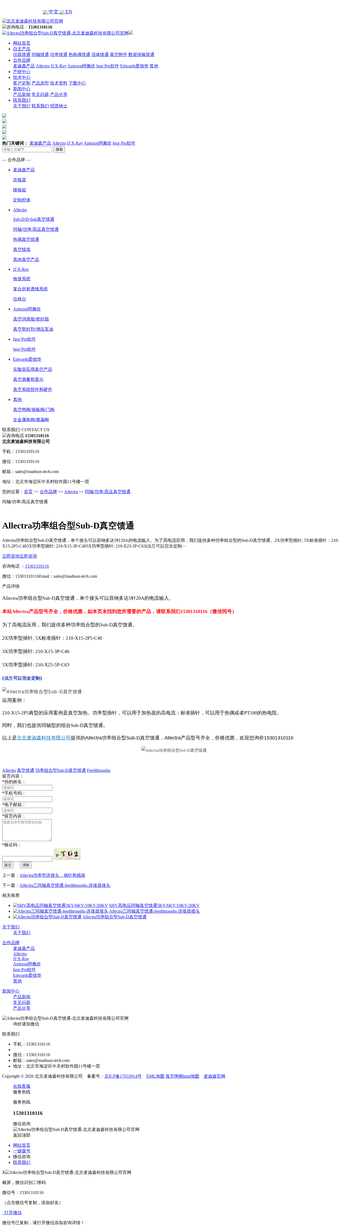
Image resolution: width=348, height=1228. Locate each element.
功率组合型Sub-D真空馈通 (60, 770)
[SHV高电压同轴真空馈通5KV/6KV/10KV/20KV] (60, 905)
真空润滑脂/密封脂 (31, 319)
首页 (28, 491)
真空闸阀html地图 (182, 1076)
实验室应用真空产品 (32, 369)
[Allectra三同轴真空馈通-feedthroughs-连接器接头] (60, 911)
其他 (154, 66)
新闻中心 (21, 88)
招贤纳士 (58, 106)
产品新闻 (21, 94)
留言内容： (14, 816)
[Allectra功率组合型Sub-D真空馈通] (47, 917)
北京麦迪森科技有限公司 (44, 738)
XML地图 (155, 1076)
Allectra (42, 66)
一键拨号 (21, 1151)
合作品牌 (21, 60)
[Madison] (4, 116)
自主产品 (21, 48)
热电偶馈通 (79, 54)
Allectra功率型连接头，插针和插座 (52, 875)
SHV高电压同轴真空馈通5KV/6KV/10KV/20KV (154, 905)
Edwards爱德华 (134, 66)
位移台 (19, 299)
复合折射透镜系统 (30, 289)
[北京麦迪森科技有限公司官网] (32, 21)
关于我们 (21, 106)
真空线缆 (21, 249)
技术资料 (58, 83)
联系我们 (21, 100)
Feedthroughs (98, 770)
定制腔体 (21, 200)
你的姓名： (14, 781)
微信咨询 (21, 1156)
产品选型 (40, 83)
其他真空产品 (26, 259)
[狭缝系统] (4, 121)
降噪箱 (19, 190)
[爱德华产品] (4, 138)
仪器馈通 (21, 54)
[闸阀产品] (4, 132)
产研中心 (21, 71)
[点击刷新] (67, 854)
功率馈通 (58, 54)
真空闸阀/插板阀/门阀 (33, 409)
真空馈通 (25, 770)
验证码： (12, 844)
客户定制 (21, 83)
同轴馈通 (40, 54)
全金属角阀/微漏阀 (31, 419)
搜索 (59, 149)
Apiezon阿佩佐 (81, 66)
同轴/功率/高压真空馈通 (36, 229)
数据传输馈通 (141, 54)
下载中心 (77, 83)
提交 (7, 865)
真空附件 (118, 54)
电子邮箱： (14, 804)
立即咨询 (11, 556)
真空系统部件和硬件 (32, 389)
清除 (25, 865)
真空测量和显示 (28, 379)
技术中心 (21, 77)
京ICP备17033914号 (123, 1076)
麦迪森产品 (24, 66)
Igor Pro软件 (107, 66)
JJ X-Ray (59, 66)
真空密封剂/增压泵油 (33, 329)
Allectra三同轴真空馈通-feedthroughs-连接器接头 (65, 885)
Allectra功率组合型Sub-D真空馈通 (114, 917)
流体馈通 (100, 54)
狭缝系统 (21, 278)
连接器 (19, 180)
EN (68, 11)
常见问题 (40, 94)
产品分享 (58, 94)
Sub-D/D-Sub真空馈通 (33, 219)
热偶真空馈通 (26, 239)
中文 (53, 11)
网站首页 (21, 43)
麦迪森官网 (214, 1076)
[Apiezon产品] (4, 127)
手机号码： (14, 793)
